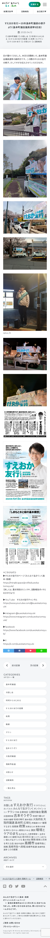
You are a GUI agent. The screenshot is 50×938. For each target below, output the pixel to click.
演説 (33, 830)
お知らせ (27, 42)
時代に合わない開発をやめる (18, 830)
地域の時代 (19, 819)
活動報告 (25, 11)
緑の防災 (26, 837)
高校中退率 (19, 844)
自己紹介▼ (41, 11)
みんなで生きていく (23, 808)
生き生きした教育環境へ (29, 834)
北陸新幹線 (8, 816)
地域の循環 (8, 819)
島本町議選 (13, 36)
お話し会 (24, 36)
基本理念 (29, 819)
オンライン (39, 808)
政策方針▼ (8, 11)
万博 (17, 812)
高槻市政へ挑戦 (17, 846)
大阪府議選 (11, 756)
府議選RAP (37, 823)
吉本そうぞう (11, 748)
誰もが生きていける (14, 840)
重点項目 (27, 840)
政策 (33, 39)
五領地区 (23, 812)
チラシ (40, 39)
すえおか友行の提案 (19, 39)
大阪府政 (38, 819)
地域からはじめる (13, 700)
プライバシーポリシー (11, 926)
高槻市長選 (11, 764)
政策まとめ (30, 827)
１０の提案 (13, 849)
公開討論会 (35, 811)
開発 (33, 839)
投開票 (15, 826)
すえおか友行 (14, 42)
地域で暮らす (39, 816)
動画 (8, 724)
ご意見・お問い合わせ (11, 923)
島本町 (19, 822)
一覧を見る (11, 788)
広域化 (27, 822)
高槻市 (29, 843)
